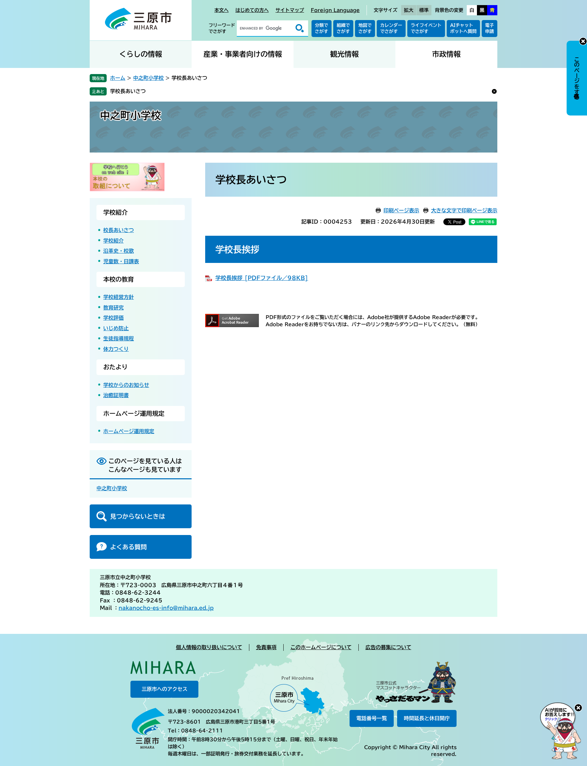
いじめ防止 (116, 328)
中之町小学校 (148, 78)
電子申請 (489, 28)
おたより (115, 367)
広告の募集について (388, 647)
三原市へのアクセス (165, 689)
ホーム (117, 78)
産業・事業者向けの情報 (242, 54)
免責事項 (266, 647)
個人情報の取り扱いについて (209, 647)
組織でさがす (343, 28)
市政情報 (446, 54)
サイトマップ (289, 10)
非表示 (583, 41)
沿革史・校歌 (118, 250)
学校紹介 (115, 212)
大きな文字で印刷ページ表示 (464, 210)
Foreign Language (335, 10)
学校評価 (113, 317)
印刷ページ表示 (401, 210)
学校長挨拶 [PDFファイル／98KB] (261, 278)
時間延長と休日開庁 (427, 718)
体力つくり (116, 349)
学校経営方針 (118, 297)
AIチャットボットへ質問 (463, 28)
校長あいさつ (118, 230)
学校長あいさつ (128, 91)
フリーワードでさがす (222, 28)
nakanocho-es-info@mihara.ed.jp (166, 607)
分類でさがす (321, 28)
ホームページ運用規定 (133, 413)
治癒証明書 (116, 395)
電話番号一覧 (371, 718)
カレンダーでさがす (391, 28)
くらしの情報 (140, 54)
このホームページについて (321, 647)
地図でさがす (365, 28)
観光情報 (344, 54)
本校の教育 (118, 279)
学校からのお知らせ (126, 385)
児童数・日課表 (121, 261)
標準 (424, 10)
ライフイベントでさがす (426, 28)
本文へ (221, 10)
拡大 (408, 10)
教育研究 (113, 307)
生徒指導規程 (118, 338)
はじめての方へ (252, 10)
